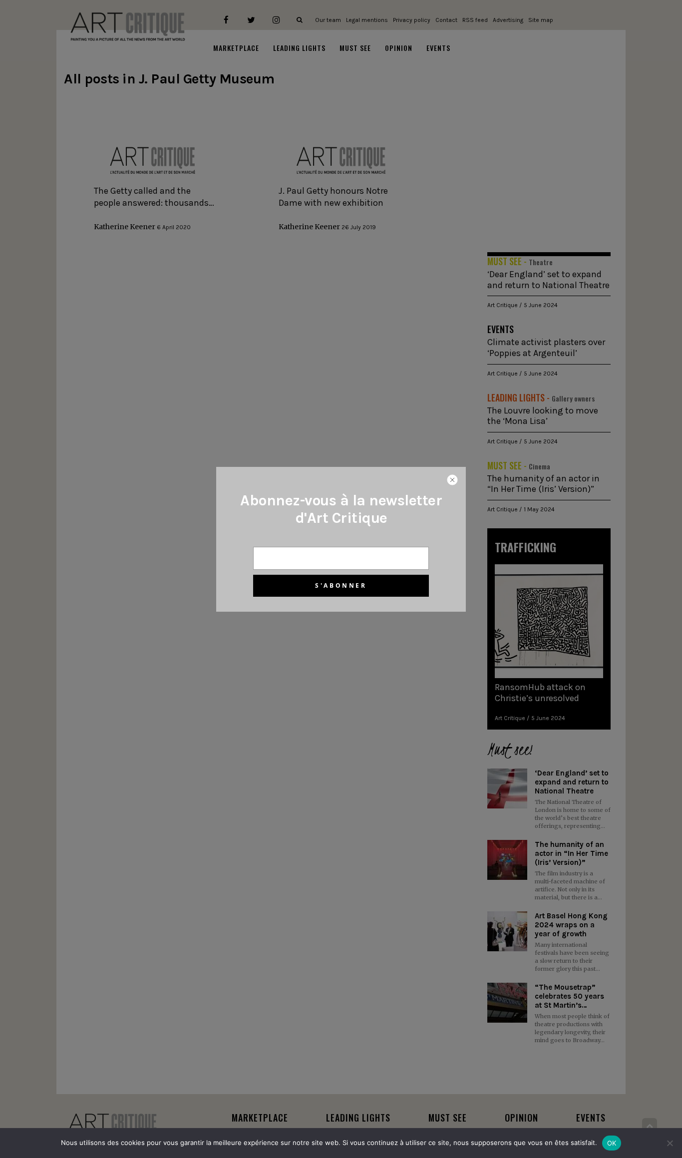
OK (612, 1143)
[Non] (670, 1143)
